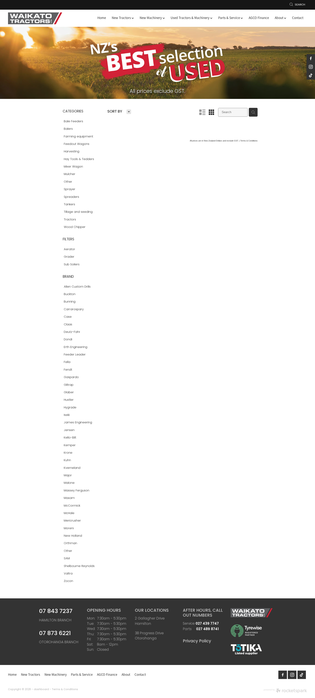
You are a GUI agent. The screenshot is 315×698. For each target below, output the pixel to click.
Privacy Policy (197, 641)
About (279, 18)
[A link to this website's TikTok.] (311, 75)
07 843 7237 (55, 611)
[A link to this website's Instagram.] (311, 67)
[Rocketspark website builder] (285, 691)
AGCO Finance (259, 18)
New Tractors (122, 18)
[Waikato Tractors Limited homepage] (38, 18)
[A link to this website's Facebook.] (311, 58)
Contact (297, 18)
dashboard (41, 689)
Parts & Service (229, 18)
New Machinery (151, 18)
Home (101, 18)
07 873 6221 (55, 633)
